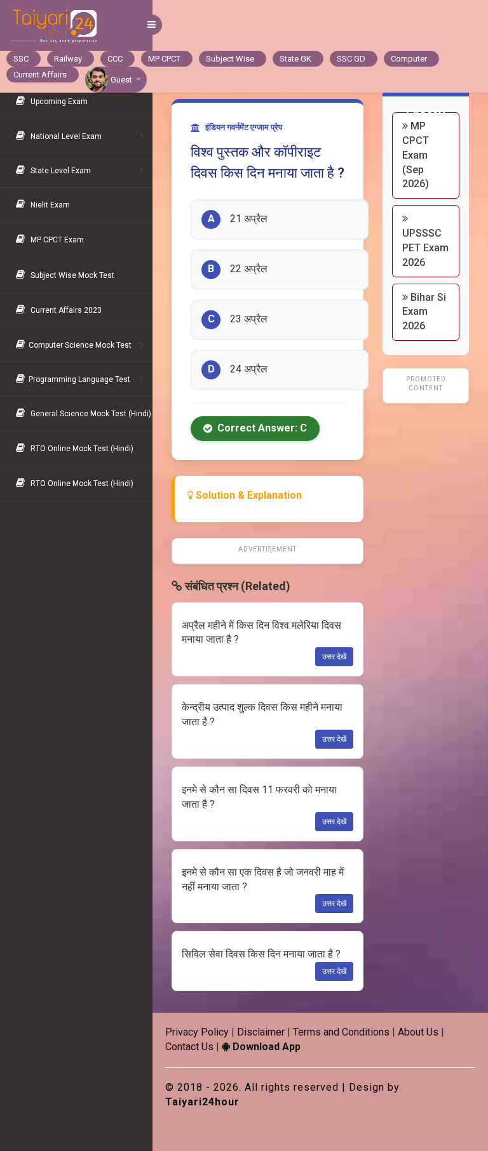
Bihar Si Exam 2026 (424, 311)
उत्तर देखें (334, 656)
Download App (265, 1047)
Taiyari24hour (202, 1102)
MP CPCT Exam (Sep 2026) (415, 155)
